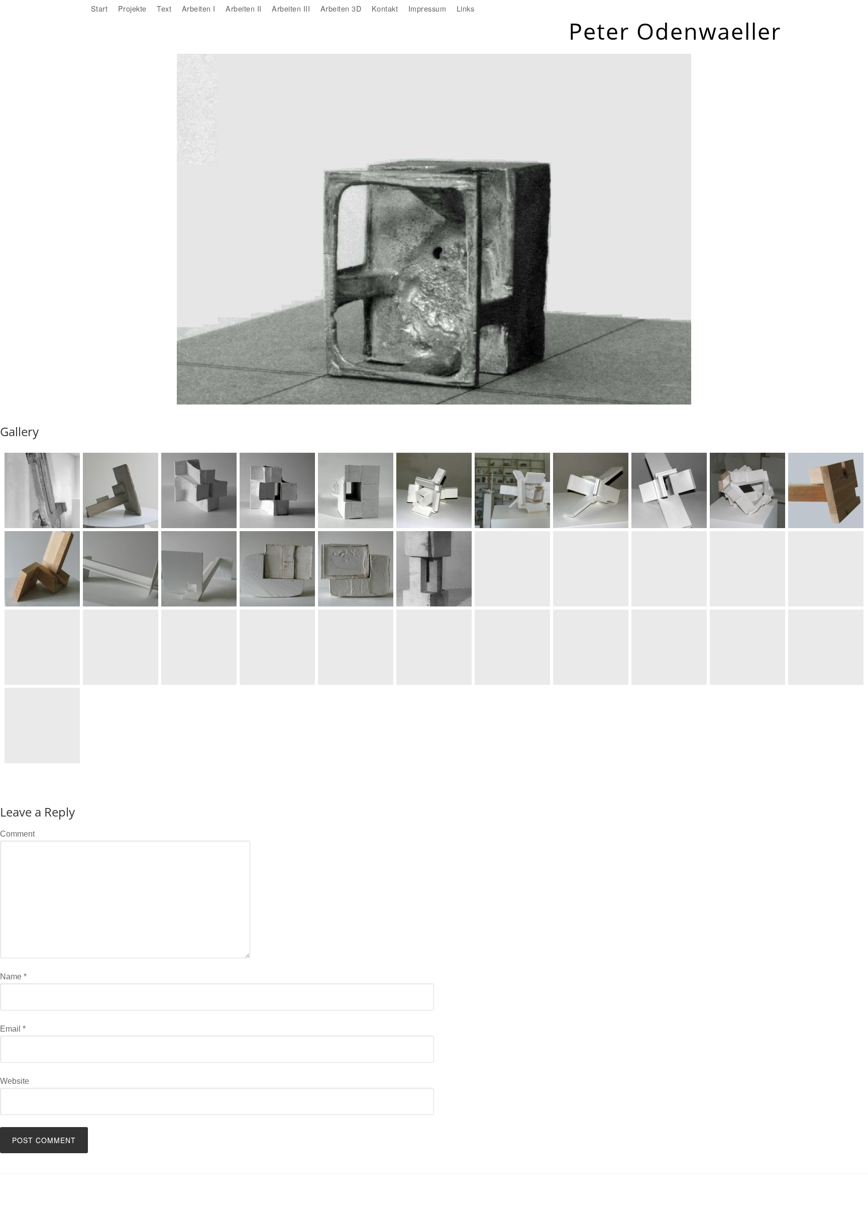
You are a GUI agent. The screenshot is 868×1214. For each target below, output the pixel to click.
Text (164, 8)
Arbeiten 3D (341, 8)
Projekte (132, 8)
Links (466, 8)
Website (14, 1081)
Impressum (427, 8)
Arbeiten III (291, 8)
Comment (17, 834)
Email (13, 1029)
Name (13, 976)
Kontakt (385, 8)
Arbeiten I (198, 8)
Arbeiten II (244, 8)
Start (99, 8)
